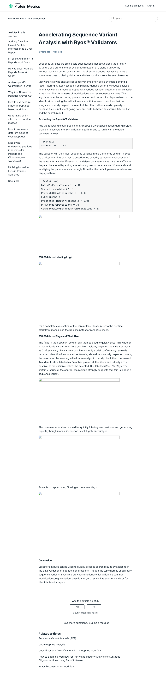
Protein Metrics (16, 18)
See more (13, 180)
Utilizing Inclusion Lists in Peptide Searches (18, 171)
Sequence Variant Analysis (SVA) (57, 638)
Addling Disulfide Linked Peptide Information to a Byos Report (20, 47)
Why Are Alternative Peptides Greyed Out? (21, 94)
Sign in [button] (150, 5)
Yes (77, 607)
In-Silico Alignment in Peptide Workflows (20, 60)
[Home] (24, 6)
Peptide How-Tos (36, 18)
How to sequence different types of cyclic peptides (18, 133)
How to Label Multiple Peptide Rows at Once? (20, 72)
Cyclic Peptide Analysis (52, 644)
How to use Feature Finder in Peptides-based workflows (19, 106)
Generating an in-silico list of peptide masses (19, 119)
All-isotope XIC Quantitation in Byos (19, 84)
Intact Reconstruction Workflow (56, 666)
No (94, 607)
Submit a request (134, 5)
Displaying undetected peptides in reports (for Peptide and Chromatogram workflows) (20, 152)
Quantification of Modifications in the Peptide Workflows (71, 650)
